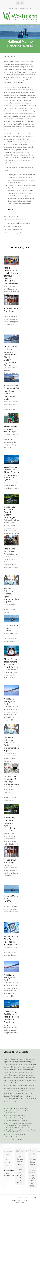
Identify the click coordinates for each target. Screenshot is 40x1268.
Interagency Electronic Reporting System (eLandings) (9, 512)
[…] (15, 324)
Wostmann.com (9, 1176)
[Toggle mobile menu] (36, 21)
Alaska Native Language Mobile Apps (10, 429)
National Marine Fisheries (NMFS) (11, 628)
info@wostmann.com (25, 8)
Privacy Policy (20, 1202)
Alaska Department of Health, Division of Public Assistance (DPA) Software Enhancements (11, 276)
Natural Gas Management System (10, 701)
